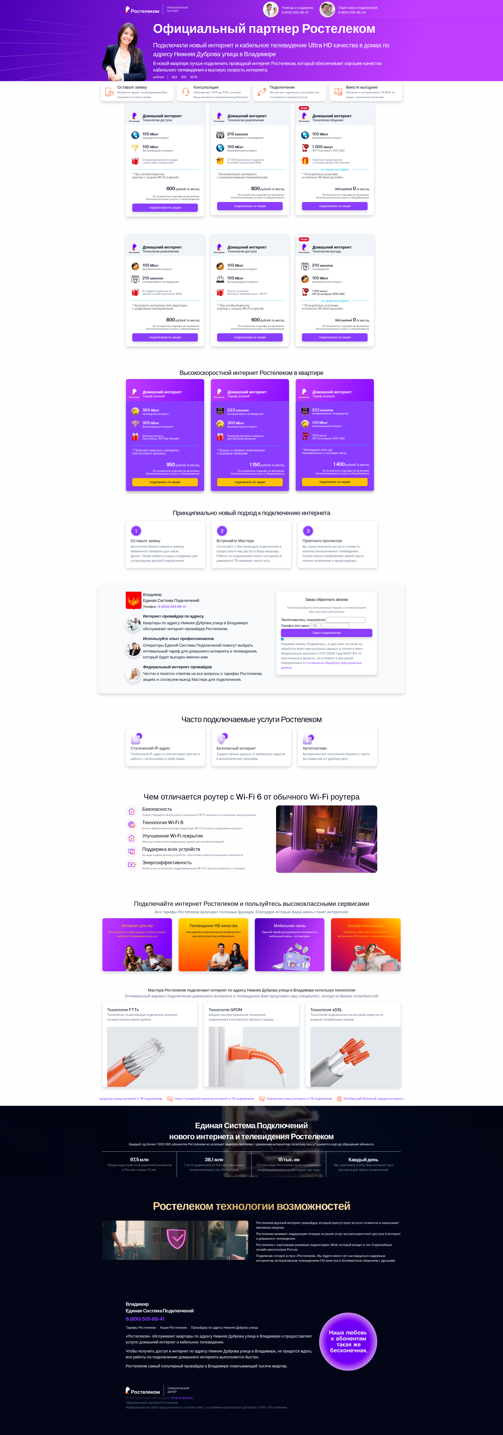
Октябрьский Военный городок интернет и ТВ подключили (371, 1099)
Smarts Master (182, 1398)
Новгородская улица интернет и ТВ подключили (112, 1099)
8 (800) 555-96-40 (352, 12)
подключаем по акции (165, 207)
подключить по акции (165, 482)
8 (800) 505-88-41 (295, 12)
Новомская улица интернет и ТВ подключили (284, 1099)
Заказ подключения (326, 633)
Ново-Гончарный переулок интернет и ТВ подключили (199, 1099)
